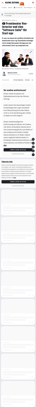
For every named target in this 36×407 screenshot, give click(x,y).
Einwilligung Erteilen (18, 149)
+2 (32, 80)
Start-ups (27, 80)
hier (5, 145)
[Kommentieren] (33, 143)
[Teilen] (33, 150)
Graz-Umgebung (19, 80)
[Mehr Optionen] (33, 154)
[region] (18, 7)
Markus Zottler (12, 72)
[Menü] (2, 2)
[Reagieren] (33, 139)
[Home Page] (12, 3)
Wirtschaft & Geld (8, 20)
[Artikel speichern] (33, 147)
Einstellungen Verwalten (18, 153)
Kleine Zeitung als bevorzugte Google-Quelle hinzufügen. (18, 14)
